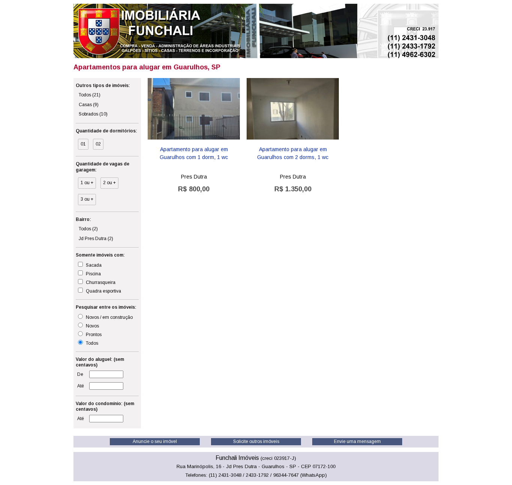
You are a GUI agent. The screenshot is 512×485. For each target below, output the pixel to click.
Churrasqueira (100, 282)
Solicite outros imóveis (256, 441)
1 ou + (87, 182)
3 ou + (87, 199)
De (80, 374)
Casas (89, 104)
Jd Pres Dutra (96, 238)
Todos (89, 95)
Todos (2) (88, 228)
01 (83, 144)
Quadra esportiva (103, 291)
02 (98, 144)
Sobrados (93, 114)
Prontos (93, 334)
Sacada (93, 265)
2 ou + (109, 182)
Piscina (93, 273)
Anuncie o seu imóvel (155, 441)
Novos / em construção (109, 317)
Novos (92, 326)
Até (80, 386)
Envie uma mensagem (357, 441)
